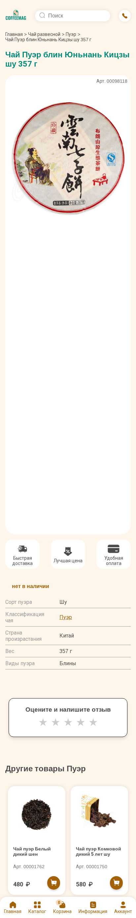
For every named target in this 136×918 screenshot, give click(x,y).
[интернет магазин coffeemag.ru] (15, 16)
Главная (16, 34)
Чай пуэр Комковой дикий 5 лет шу (98, 851)
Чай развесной (44, 34)
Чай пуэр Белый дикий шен (32, 851)
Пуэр (71, 34)
